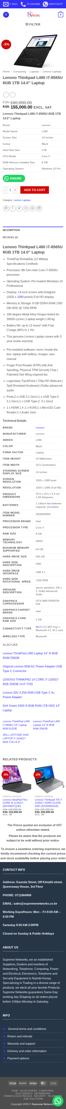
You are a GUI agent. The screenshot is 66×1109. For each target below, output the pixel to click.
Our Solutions (33, 1099)
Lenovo (40, 427)
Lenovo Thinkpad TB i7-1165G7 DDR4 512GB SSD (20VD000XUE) (49, 802)
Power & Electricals (18, 1096)
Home (6, 71)
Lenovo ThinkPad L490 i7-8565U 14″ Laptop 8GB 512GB (16, 725)
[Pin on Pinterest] (33, 209)
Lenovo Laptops (52, 71)
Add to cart (34, 190)
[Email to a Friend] (26, 209)
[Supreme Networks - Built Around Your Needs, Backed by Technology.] (33, 14)
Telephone (55, 1096)
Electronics (24, 1093)
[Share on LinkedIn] (39, 209)
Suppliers (9, 964)
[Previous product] (12, 94)
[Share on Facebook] (13, 209)
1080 (20, 296)
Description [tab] (11, 230)
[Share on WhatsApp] (6, 209)
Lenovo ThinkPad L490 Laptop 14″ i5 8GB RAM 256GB (46, 725)
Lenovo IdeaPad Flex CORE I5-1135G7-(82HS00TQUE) (15, 802)
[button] (6, 15)
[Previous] (3, 794)
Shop (15, 1091)
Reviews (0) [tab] (10, 237)
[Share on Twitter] (19, 209)
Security (40, 1096)
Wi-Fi (39, 626)
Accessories (28, 1091)
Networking (42, 1093)
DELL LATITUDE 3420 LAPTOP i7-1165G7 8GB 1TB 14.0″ (16, 738)
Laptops (34, 71)
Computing (19, 71)
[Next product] (6, 94)
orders (44, 996)
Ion (49, 503)
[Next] (63, 794)
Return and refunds (19, 1036)
